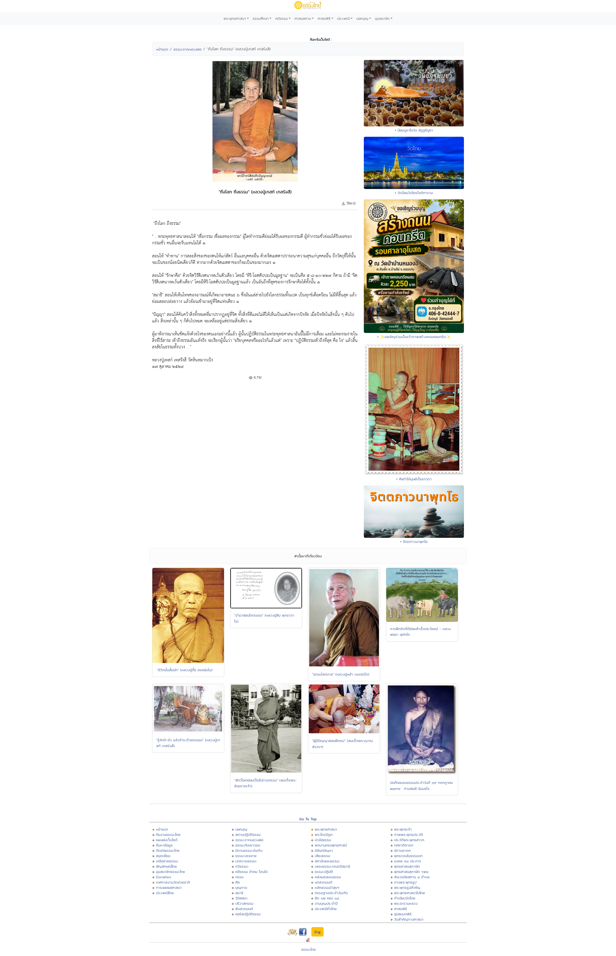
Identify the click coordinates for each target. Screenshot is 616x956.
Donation (163, 876)
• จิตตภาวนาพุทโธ (414, 541)
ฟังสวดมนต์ (244, 908)
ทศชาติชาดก (403, 845)
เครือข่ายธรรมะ (167, 861)
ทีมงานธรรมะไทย (168, 834)
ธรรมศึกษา (261, 18)
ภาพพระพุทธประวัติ (408, 834)
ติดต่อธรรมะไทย (168, 850)
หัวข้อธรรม (323, 839)
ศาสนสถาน (303, 18)
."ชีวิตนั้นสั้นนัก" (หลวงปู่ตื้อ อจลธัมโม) (184, 669)
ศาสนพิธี (324, 18)
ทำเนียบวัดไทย (404, 898)
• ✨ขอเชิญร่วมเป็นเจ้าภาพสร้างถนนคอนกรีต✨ (413, 336)
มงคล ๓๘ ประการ (407, 861)
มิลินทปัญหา (324, 850)
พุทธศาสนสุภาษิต (407, 866)
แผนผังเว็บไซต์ (167, 839)
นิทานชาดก (402, 850)
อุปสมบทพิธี (402, 914)
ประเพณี (343, 18)
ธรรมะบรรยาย (246, 855)
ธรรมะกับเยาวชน (247, 845)
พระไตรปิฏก (324, 834)
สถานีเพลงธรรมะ (327, 861)
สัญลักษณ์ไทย (166, 866)
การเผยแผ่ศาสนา (169, 887)
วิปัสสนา (241, 898)
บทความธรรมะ (246, 861)
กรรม (239, 876)
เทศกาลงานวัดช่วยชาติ (173, 882)
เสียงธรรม (322, 855)
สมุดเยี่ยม (163, 855)
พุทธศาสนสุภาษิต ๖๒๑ (411, 871)
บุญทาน (241, 887)
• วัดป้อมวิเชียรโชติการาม (414, 192)
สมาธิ (239, 892)
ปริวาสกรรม (244, 903)
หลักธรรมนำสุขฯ (327, 887)
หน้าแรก (162, 49)
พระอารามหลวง (405, 903)
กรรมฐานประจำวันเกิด (331, 892)
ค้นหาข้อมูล (164, 845)
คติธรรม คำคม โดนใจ (251, 871)
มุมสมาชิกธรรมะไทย (170, 871)
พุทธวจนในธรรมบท (408, 855)
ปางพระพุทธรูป (405, 882)
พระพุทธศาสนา (235, 18)
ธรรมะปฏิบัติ (324, 871)
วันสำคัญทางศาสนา (409, 919)
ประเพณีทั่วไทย (326, 908)
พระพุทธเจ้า (403, 829)
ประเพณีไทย (165, 892)
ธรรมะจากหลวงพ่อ (187, 49)
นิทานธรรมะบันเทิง (248, 850)
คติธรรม (281, 18)
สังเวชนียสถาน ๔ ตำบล (412, 876)
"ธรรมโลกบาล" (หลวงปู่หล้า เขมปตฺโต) (340, 674)
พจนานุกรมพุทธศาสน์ (331, 845)
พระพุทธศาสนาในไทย (409, 892)
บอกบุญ (362, 18)
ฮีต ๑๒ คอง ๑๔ (327, 898)
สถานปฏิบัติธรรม (248, 834)
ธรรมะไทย (308, 949)
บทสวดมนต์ (323, 882)
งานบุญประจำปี (326, 903)
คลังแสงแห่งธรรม (328, 876)
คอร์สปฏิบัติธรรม (248, 914)
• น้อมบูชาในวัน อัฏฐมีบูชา (414, 130)
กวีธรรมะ (242, 866)
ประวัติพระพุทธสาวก (409, 839)
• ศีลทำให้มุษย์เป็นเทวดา (414, 478)
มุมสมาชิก (382, 18)
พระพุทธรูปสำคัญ (407, 887)
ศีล (237, 882)
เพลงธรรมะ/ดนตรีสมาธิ (332, 866)
